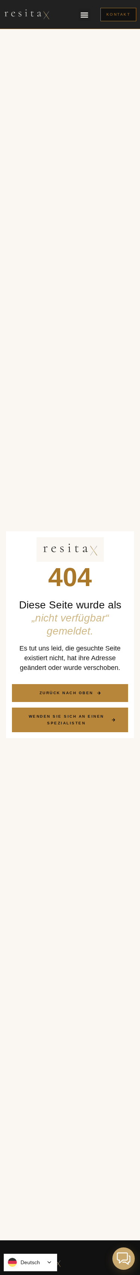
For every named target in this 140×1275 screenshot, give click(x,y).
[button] (84, 15)
